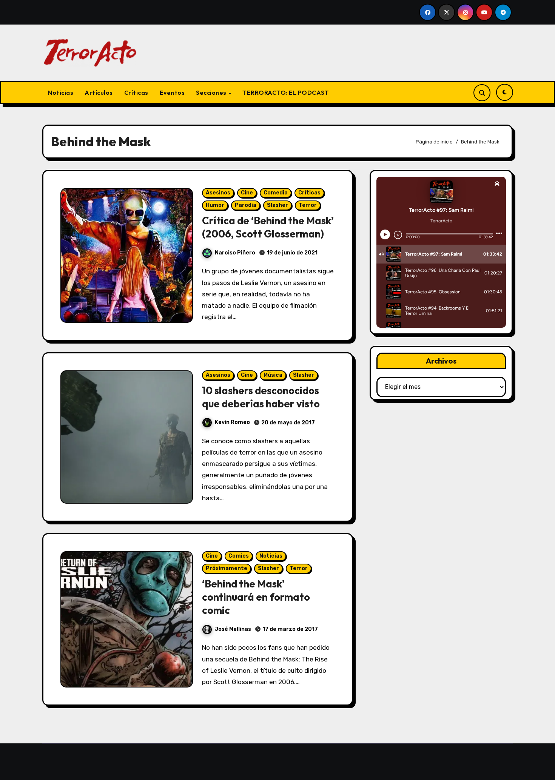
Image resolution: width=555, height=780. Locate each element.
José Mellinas (233, 629)
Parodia (245, 205)
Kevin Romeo (232, 422)
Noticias (60, 92)
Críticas (136, 92)
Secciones (212, 92)
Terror (308, 205)
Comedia (276, 193)
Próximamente (226, 568)
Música (273, 375)
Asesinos (218, 193)
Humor (215, 205)
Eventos (172, 92)
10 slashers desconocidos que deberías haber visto (261, 397)
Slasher (277, 205)
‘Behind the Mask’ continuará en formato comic (256, 597)
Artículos (99, 92)
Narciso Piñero (235, 253)
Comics (238, 556)
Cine (247, 193)
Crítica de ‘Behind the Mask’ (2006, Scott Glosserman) (268, 227)
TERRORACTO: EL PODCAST (285, 92)
